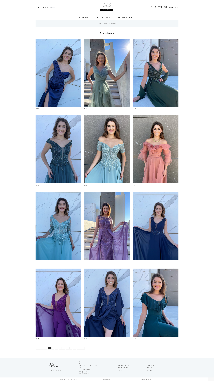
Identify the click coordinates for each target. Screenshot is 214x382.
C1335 (134, 338)
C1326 (37, 185)
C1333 (37, 338)
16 (74, 348)
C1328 (85, 185)
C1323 (85, 108)
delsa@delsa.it (83, 372)
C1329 (134, 185)
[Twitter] (38, 7)
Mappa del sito (107, 379)
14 (67, 348)
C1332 (134, 262)
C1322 (37, 108)
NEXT (80, 348)
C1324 (134, 108)
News (171, 7)
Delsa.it (52, 7)
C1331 (85, 262)
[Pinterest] (43, 7)
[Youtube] (45, 7)
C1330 (37, 262)
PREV (40, 348)
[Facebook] (36, 7)
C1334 (85, 338)
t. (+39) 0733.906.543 (84, 370)
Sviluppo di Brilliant (146, 379)
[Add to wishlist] (78, 41)
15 (70, 348)
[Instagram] (40, 7)
